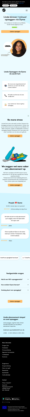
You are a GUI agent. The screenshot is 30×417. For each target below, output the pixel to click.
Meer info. (21, 3)
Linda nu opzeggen (15, 31)
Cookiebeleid (5, 354)
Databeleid (5, 347)
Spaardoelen (5, 372)
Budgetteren (5, 363)
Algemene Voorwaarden (8, 352)
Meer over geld (6, 368)
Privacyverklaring (6, 350)
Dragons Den (5, 345)
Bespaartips (5, 370)
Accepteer (5, 5)
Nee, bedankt (13, 5)
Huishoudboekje (6, 375)
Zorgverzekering (6, 366)
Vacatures (4, 357)
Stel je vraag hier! (6, 382)
